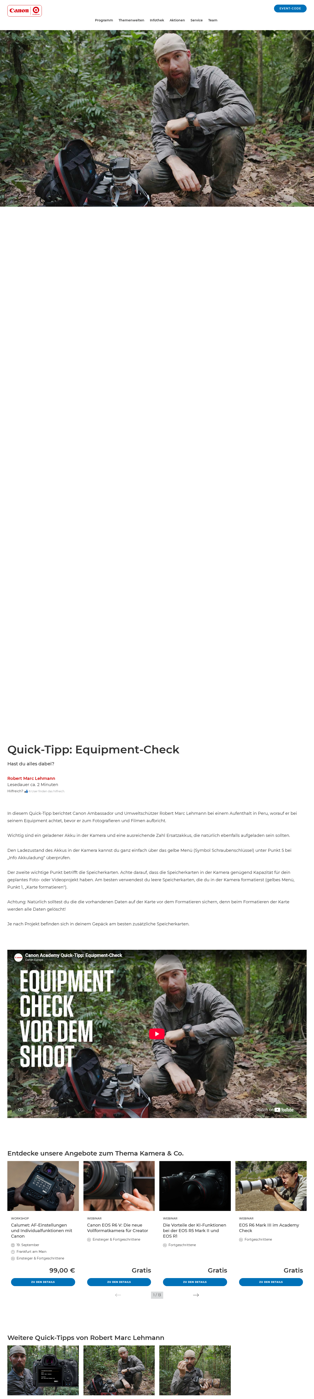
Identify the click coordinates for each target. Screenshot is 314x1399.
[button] (118, 1295)
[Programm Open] (115, 20)
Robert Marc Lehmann (31, 778)
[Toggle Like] (26, 791)
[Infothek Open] (166, 20)
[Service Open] (204, 20)
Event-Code (290, 8)
